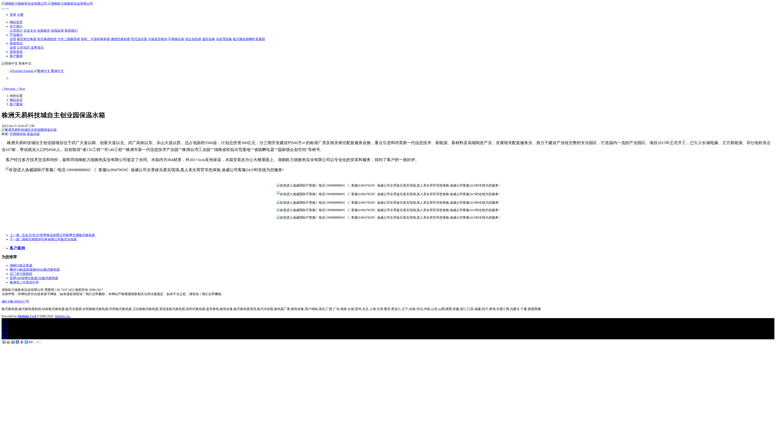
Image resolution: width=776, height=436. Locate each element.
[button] (9, 88)
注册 (20, 14)
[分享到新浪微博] (8, 341)
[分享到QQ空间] (4, 341)
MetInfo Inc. (63, 316)
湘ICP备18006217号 (15, 301)
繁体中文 (57, 71)
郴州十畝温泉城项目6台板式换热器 (35, 269)
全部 (13, 39)
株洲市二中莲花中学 (24, 282)
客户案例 (16, 104)
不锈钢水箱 (18, 134)
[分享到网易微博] (21, 341)
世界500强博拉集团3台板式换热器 (34, 278)
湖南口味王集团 (21, 265)
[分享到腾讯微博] (13, 341)
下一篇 (43, 239)
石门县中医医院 (21, 274)
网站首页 (16, 22)
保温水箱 (33, 134)
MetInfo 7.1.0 (27, 316)
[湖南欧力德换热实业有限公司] (388, 4)
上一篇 (52, 235)
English (28, 71)
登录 (13, 14)
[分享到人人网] (17, 341)
